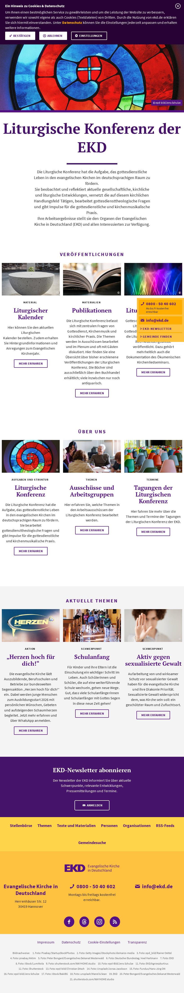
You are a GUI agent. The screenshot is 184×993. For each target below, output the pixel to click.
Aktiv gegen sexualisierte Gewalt (153, 660)
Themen (44, 825)
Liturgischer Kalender (31, 313)
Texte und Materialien (76, 825)
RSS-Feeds (165, 825)
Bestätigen (21, 36)
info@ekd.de (157, 320)
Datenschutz (72, 22)
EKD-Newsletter (157, 329)
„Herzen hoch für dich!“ (31, 660)
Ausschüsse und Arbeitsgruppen (92, 491)
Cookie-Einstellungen (104, 942)
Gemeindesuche (92, 842)
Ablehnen (54, 36)
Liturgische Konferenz (30, 491)
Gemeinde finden (157, 337)
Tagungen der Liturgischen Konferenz (153, 494)
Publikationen (92, 310)
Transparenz (137, 942)
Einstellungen (90, 36)
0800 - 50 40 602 (160, 303)
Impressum (45, 942)
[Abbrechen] (178, 6)
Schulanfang (92, 657)
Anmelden (94, 805)
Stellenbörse (21, 825)
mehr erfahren (31, 363)
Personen (109, 825)
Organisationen (137, 825)
